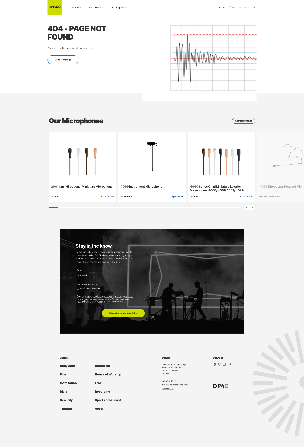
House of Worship (108, 374)
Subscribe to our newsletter (123, 313)
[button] (220, 7)
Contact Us (167, 388)
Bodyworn (67, 366)
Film (63, 374)
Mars (64, 391)
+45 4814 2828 (169, 381)
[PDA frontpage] (55, 7)
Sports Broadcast (108, 400)
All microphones (243, 121)
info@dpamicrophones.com (175, 385)
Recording (102, 391)
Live (98, 383)
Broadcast (102, 366)
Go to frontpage (63, 59)
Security (66, 400)
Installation (68, 383)
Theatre (66, 408)
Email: (79, 270)
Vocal (99, 408)
